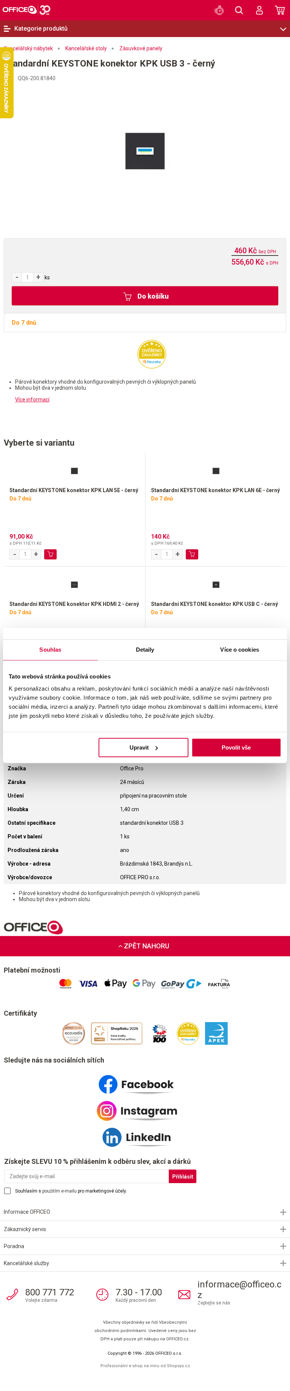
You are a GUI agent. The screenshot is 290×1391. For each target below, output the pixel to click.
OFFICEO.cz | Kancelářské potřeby (26, 10)
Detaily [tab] (145, 649)
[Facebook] (145, 1081)
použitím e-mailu (59, 1191)
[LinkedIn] (145, 1134)
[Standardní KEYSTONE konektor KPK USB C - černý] (216, 583)
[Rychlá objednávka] (218, 10)
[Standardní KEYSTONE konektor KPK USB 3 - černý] (145, 151)
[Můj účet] (259, 10)
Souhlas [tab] (50, 649)
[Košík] (279, 10)
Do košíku (152, 296)
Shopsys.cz (178, 1365)
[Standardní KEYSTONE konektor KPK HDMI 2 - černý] (74, 583)
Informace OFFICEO (27, 1212)
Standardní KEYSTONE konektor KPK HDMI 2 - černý (74, 604)
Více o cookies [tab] (239, 649)
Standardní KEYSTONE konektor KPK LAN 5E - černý (73, 490)
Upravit (139, 747)
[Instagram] (145, 1108)
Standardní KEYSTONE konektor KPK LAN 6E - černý (215, 490)
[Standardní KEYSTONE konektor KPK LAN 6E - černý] (216, 470)
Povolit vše (236, 747)
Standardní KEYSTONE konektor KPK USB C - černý (214, 604)
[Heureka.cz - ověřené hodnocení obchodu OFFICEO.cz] (151, 354)
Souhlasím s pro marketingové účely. (71, 1191)
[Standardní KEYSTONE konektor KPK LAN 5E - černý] (74, 470)
